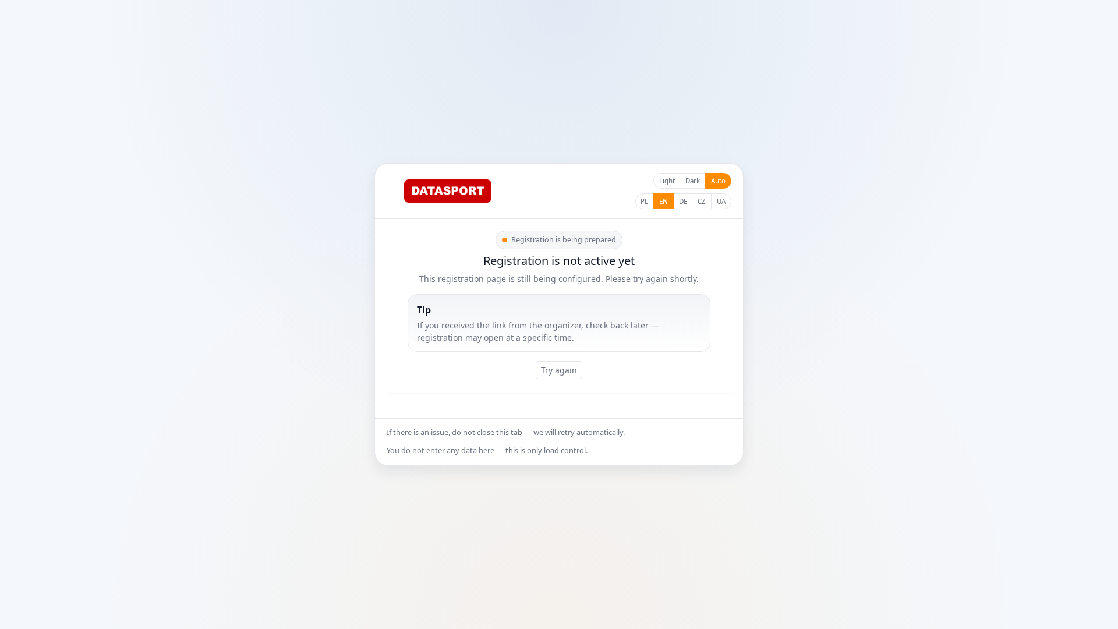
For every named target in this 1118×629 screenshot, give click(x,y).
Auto (718, 180)
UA (721, 201)
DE (683, 201)
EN (663, 201)
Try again (559, 370)
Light (667, 180)
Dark (692, 180)
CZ (702, 201)
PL (644, 201)
